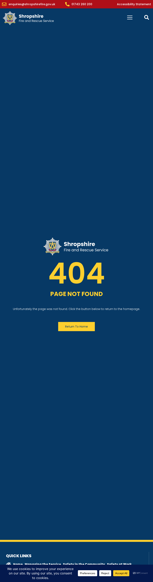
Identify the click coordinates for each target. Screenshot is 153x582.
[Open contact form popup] (146, 17)
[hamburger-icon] (129, 18)
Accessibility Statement (134, 4)
